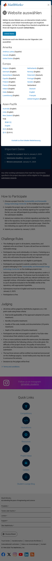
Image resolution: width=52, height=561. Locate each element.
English (32, 92)
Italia (4, 92)
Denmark (6, 72)
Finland (5, 82)
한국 (4, 132)
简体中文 (8, 122)
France (5, 85)
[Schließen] (48, 5)
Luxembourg (7, 95)
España (5, 78)
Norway (30, 72)
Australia (6, 109)
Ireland (5, 89)
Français (32, 95)
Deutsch (32, 89)
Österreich (31, 75)
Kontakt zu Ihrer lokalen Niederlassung (26, 140)
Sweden (30, 82)
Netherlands (32, 68)
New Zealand (7, 115)
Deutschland (7, 75)
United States (8, 58)
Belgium (6, 68)
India (4, 112)
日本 (4, 129)
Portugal (30, 78)
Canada (6, 55)
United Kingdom (33, 99)
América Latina (8, 52)
